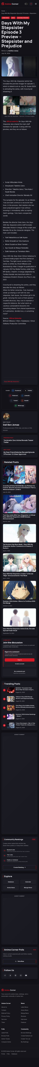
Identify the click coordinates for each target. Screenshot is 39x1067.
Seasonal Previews (22, 17)
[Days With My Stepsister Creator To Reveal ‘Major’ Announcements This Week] (19, 562)
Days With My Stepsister (11, 381)
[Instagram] (16, 975)
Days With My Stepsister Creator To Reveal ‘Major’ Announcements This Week (18, 574)
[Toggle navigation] (36, 4)
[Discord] (26, 975)
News (13, 17)
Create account (19, 663)
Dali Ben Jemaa (13, 51)
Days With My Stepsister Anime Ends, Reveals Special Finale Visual (19, 629)
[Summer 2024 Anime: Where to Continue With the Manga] (19, 590)
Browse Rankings (26, 1032)
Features (23, 1022)
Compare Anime (6, 1042)
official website (12, 121)
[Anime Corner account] (31, 4)
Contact (3, 1010)
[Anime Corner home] (12, 3)
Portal (3, 1054)
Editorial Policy (5, 1013)
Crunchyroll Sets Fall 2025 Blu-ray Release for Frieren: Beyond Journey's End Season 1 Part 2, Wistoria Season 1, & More (19, 487)
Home (3, 11)
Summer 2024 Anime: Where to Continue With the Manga (19, 602)
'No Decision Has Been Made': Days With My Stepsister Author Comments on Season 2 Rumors (18, 546)
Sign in (20, 660)
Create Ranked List (26, 1036)
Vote (34, 949)
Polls (8, 1054)
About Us (4, 1007)
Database (11, 882)
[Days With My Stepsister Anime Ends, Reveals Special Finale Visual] (19, 617)
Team (3, 1022)
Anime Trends (5, 1039)
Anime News (5, 17)
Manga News (28, 887)
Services (4, 1019)
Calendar (28, 882)
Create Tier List (25, 1039)
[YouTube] (21, 975)
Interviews (24, 1019)
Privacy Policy (5, 1016)
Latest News (24, 1007)
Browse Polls (5, 1036)
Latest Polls (4, 1032)
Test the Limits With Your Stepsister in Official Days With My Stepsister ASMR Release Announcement (19, 517)
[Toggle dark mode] (26, 4)
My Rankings (25, 1042)
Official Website (15, 318)
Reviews (23, 1016)
